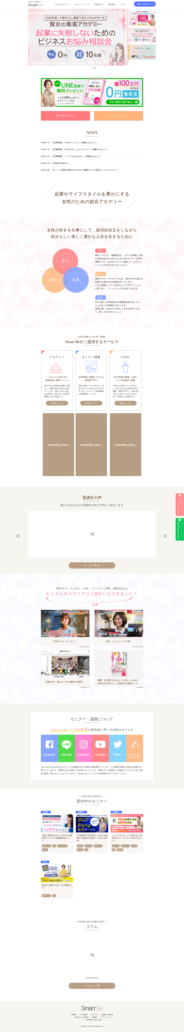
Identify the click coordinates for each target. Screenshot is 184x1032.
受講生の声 (99, 4)
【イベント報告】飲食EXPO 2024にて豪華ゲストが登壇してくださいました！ (85, 170)
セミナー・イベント (81, 4)
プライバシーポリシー (106, 1017)
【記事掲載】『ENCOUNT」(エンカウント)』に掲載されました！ (80, 149)
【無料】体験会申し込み (145, 4)
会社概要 (73, 1014)
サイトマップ (94, 1014)
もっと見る (92, 565)
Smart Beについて (62, 4)
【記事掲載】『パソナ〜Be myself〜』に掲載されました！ (77, 156)
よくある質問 (83, 1014)
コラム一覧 (92, 985)
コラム (122, 4)
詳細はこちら (57, 403)
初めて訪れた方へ (65, 115)
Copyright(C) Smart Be (86, 1026)
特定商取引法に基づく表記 (93, 1019)
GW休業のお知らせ (60, 163)
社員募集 (94, 1017)
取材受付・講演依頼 (107, 1014)
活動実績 (111, 4)
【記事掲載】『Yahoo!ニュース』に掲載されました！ (75, 142)
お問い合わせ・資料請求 (81, 1017)
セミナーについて (118, 115)
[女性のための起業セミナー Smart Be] (92, 1010)
